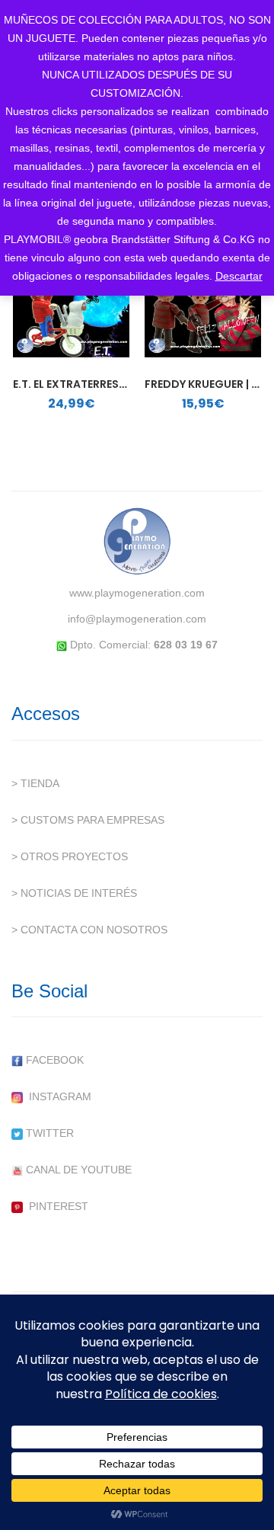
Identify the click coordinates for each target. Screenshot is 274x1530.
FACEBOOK (53, 1060)
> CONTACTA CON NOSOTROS (89, 929)
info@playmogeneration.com (137, 619)
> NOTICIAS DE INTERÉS (74, 893)
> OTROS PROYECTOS (69, 856)
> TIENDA (35, 783)
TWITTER (48, 1133)
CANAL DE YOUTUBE (77, 1170)
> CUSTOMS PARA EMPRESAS (87, 820)
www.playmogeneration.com (137, 593)
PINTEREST (55, 1206)
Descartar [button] (239, 276)
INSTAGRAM (57, 1096)
